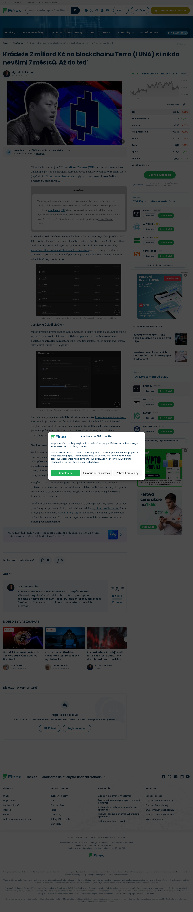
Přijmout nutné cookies (96, 472)
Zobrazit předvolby (127, 472)
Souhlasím (65, 472)
